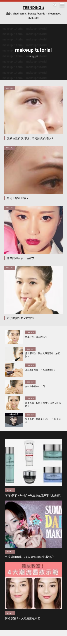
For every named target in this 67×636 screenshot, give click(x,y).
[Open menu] (62, 5)
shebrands (54, 13)
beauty (9, 88)
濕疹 (8, 13)
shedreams (19, 13)
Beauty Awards (36, 13)
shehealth (33, 18)
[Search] (54, 5)
